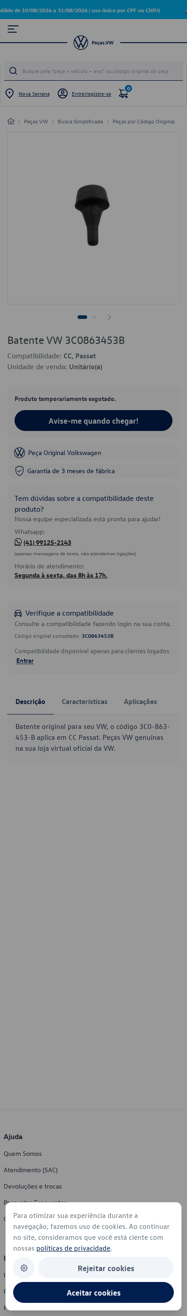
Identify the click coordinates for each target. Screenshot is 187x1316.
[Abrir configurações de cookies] (23, 1267)
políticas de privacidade (73, 1247)
